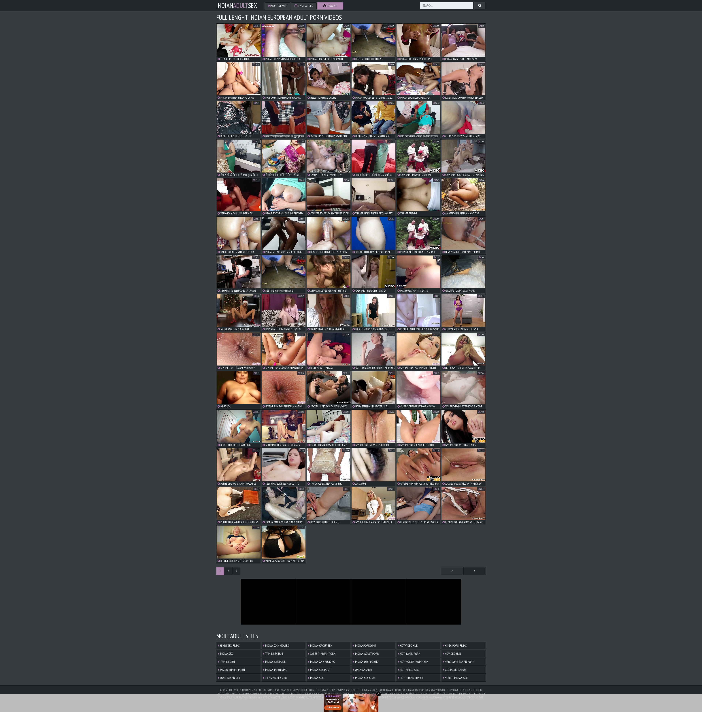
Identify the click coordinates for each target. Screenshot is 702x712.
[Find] (480, 5)
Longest (331, 6)
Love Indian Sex (229, 678)
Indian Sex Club (364, 678)
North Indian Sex (456, 678)
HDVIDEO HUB (452, 653)
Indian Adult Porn (366, 653)
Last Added (305, 6)
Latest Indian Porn (322, 653)
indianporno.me (365, 645)
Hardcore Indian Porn (459, 661)
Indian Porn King (275, 670)
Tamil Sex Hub (273, 653)
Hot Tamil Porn (409, 653)
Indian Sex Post (320, 670)
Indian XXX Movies (276, 645)
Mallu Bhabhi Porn (232, 670)
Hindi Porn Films (455, 645)
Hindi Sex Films (229, 645)
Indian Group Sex (320, 645)
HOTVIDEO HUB (408, 645)
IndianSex (236, 5)
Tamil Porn (227, 661)
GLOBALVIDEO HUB (455, 670)
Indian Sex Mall (275, 661)
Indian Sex (316, 678)
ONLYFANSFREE (363, 670)
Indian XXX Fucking (322, 661)
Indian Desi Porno (366, 661)
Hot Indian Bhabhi (411, 678)
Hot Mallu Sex (409, 670)
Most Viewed (279, 6)
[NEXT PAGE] (474, 571)
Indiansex (226, 653)
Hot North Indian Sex (413, 661)
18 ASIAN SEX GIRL (275, 678)
